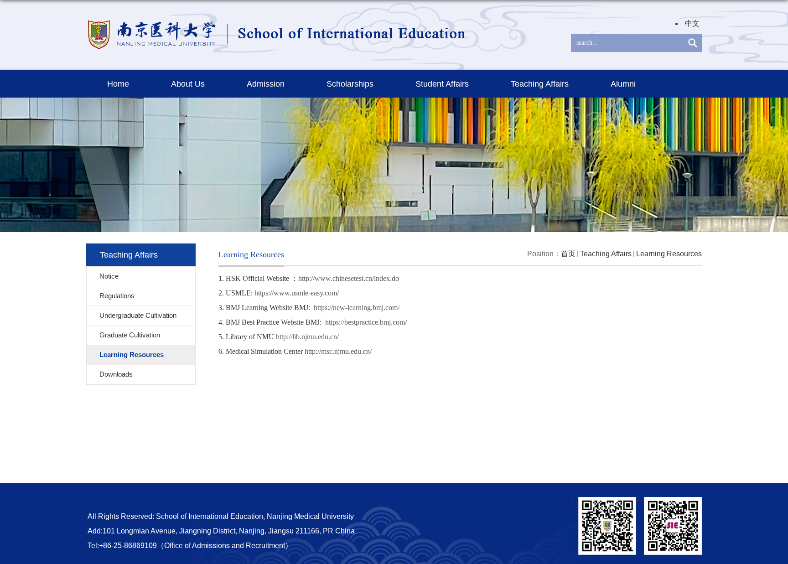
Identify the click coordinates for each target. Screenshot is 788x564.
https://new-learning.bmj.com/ (356, 307)
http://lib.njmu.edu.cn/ (307, 337)
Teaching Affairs (540, 83)
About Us (188, 83)
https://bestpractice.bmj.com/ (366, 322)
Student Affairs (442, 83)
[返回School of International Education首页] (277, 18)
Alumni (623, 83)
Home (118, 83)
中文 (692, 23)
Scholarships (350, 83)
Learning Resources (669, 254)
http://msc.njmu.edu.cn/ (338, 351)
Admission (266, 83)
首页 (568, 254)
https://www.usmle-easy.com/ (296, 293)
